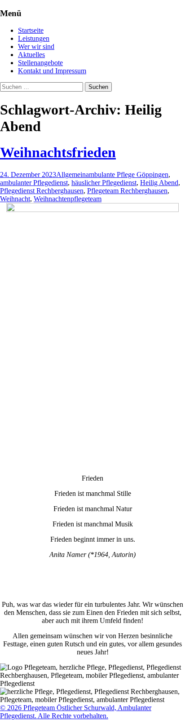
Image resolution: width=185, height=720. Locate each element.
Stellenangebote (40, 62)
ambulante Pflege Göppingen (127, 174)
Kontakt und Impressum (52, 71)
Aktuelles (31, 54)
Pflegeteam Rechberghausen (127, 190)
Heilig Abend (159, 182)
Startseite (31, 30)
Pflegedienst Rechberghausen (42, 190)
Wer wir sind (36, 46)
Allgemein (71, 174)
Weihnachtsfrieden (58, 152)
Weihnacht (15, 199)
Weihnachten (52, 199)
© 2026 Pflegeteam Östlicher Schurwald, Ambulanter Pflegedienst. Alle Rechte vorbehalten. (75, 712)
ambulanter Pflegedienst (34, 182)
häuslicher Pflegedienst (104, 182)
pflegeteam (85, 199)
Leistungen (33, 38)
